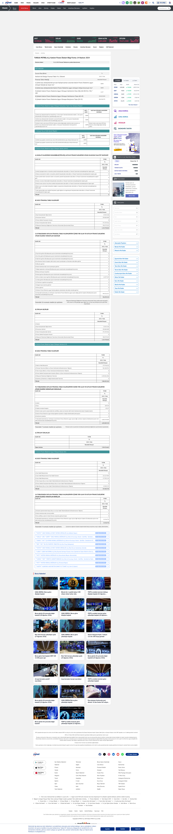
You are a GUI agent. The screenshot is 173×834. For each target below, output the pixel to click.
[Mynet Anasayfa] (8, 2)
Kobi (77, 786)
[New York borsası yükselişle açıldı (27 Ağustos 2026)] (45, 626)
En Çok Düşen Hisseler (79, 803)
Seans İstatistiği (58, 47)
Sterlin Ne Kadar (120, 284)
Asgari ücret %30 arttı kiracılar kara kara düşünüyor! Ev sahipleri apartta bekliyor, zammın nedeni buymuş (100, 797)
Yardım (76, 811)
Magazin (57, 775)
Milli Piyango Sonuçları (124, 773)
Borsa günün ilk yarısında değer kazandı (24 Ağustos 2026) (45, 701)
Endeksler (68, 47)
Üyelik (81, 811)
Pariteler (80, 805)
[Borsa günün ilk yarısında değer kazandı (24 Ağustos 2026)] (45, 691)
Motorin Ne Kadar (120, 250)
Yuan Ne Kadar (119, 288)
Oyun (119, 762)
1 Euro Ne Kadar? (52, 803)
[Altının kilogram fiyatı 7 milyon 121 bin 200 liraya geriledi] (98, 626)
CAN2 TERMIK (117, 173)
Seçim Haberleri (80, 773)
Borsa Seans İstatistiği (103, 762)
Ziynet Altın (43, 801)
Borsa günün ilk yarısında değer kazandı (45, 722)
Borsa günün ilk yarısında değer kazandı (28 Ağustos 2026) (45, 614)
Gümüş (46, 8)
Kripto (53, 8)
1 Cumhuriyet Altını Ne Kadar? (122, 801)
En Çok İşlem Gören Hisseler (110, 803)
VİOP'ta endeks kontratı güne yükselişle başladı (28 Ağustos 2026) (97, 614)
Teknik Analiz (48, 47)
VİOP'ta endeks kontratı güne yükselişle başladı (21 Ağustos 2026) (70, 723)
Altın (40, 8)
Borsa (14, 8)
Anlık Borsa (24, 8)
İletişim (70, 811)
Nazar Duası (121, 789)
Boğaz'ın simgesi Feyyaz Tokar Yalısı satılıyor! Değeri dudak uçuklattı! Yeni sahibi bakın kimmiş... (60, 799)
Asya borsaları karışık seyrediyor (71, 679)
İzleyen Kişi (133, 161)
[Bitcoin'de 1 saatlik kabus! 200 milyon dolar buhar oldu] (72, 583)
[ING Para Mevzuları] (143, 2)
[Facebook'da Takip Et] (100, 754)
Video (56, 786)
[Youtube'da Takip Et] (118, 754)
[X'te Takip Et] (104, 754)
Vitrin (77, 770)
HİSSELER (121, 123)
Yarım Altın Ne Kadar (121, 270)
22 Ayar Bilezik (75, 801)
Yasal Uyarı (96, 811)
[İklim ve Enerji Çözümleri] (135, 2)
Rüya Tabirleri (101, 783)
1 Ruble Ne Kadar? (65, 803)
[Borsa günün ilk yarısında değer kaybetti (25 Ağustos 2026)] (98, 647)
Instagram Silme (122, 781)
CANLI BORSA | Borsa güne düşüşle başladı (43, 593)
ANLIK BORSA (123, 111)
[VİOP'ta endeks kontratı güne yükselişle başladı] (98, 670)
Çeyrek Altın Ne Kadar (121, 258)
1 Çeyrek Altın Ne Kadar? (89, 801)
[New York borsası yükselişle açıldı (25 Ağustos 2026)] (72, 647)
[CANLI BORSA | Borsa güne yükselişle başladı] (72, 626)
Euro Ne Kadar (119, 281)
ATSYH (115, 101)
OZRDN (116, 97)
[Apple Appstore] (39, 768)
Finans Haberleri (94, 799)
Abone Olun (132, 196)
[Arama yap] (153, 2)
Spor (56, 783)
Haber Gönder (133, 754)
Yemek (56, 770)
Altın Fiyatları (101, 775)
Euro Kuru (100, 781)
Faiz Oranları (89, 805)
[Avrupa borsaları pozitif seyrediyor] (45, 670)
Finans (56, 767)
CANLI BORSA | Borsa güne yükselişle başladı (69, 635)
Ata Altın (124, 799)
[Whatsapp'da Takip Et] (122, 754)
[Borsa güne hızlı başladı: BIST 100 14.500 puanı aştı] (45, 647)
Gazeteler (78, 778)
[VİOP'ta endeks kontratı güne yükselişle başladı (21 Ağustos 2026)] (72, 713)
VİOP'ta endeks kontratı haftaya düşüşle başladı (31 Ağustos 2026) (98, 593)
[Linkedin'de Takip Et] (113, 754)
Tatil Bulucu (121, 770)
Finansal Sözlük (101, 767)
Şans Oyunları (80, 783)
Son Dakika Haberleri (60, 762)
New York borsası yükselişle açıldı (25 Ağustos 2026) (71, 657)
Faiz (64, 8)
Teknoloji (78, 762)
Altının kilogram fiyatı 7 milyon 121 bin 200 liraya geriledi (97, 635)
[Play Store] (39, 762)
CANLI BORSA (123, 117)
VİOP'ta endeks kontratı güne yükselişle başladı (97, 680)
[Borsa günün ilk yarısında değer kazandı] (45, 713)
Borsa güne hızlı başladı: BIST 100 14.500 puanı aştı (45, 657)
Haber (59, 8)
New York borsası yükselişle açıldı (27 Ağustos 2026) (45, 635)
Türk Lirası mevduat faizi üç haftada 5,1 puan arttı (55, 797)
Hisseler (75, 47)
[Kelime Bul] (127, 2)
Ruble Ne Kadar (120, 292)
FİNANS (4, 8)
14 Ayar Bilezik (53, 801)
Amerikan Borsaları (74, 8)
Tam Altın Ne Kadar (121, 266)
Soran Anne (121, 767)
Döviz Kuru (133, 803)
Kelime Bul (121, 764)
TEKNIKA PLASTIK (118, 167)
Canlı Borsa (39, 47)
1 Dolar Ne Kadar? (40, 803)
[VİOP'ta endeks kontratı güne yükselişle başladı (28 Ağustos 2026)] (98, 604)
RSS (102, 811)
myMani (84, 8)
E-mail (77, 781)
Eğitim (56, 781)
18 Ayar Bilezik (64, 801)
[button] (3, 3)
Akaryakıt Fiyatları (120, 243)
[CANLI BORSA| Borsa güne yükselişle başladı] (72, 691)
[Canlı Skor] (123, 2)
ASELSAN (116, 164)
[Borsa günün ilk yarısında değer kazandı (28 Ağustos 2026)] (45, 604)
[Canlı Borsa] (131, 2)
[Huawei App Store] (39, 773)
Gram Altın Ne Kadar (121, 262)
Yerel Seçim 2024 (106, 799)
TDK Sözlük (121, 783)
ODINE (115, 87)
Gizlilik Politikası (88, 811)
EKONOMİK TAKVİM (125, 128)
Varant (95, 47)
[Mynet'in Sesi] (146, 2)
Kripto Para (100, 773)
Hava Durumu (101, 786)
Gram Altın (117, 799)
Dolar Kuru (100, 778)
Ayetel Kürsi (121, 786)
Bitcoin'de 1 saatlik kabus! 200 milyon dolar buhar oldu (70, 593)
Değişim (101, 47)
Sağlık (77, 764)
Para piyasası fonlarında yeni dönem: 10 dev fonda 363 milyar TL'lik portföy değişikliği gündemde (98, 701)
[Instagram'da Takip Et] (109, 754)
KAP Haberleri (110, 47)
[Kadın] (139, 2)
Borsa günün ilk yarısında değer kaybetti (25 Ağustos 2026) (98, 657)
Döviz (34, 8)
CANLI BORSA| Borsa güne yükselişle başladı (69, 701)
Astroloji (78, 767)
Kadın (56, 773)
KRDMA (116, 94)
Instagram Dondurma (124, 778)
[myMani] (61, 2)
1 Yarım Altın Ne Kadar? (104, 801)
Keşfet (98, 789)
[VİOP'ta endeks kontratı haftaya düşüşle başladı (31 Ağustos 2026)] (98, 583)
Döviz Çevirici (120, 202)
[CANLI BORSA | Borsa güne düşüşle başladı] (45, 583)
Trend (56, 778)
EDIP (115, 90)
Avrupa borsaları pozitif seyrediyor (42, 680)
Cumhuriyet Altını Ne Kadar (123, 273)
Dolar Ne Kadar (119, 277)
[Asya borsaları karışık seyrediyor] (72, 670)
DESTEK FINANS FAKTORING (120, 170)
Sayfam (92, 8)
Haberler (57, 764)
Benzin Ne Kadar (120, 247)
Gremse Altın (133, 799)
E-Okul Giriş (121, 775)
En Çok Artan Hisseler (94, 803)
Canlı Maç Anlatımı (81, 775)
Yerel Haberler (58, 789)
